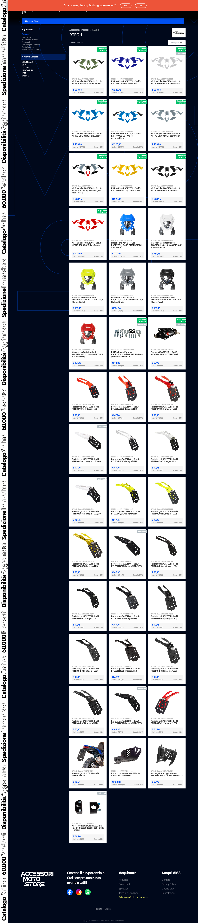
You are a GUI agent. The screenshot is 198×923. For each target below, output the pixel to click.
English (108, 909)
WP (86, 890)
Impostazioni (168, 893)
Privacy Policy (169, 884)
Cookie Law (168, 888)
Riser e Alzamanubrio (30, 50)
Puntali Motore (28, 47)
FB (68, 890)
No (141, 6)
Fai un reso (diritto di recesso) (133, 897)
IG (76, 890)
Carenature (26, 37)
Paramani (26, 42)
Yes (125, 6)
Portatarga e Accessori (31, 45)
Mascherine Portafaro (30, 40)
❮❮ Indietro (27, 29)
